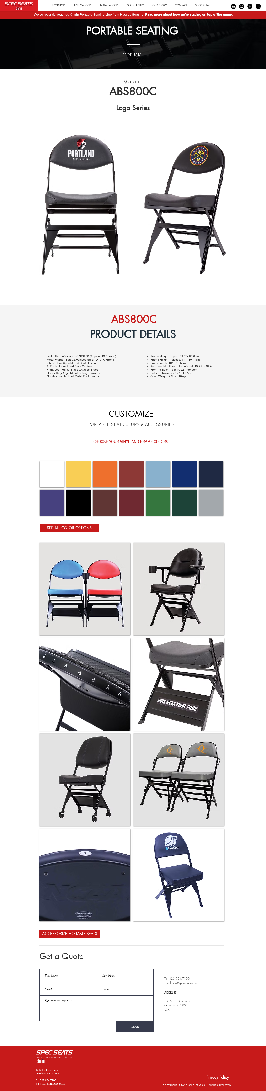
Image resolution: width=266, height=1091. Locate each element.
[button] (202, 5)
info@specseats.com (184, 983)
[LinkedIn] (233, 6)
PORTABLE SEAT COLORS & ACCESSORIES (131, 425)
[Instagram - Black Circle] (241, 6)
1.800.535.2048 (56, 1084)
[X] (258, 6)
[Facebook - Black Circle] (249, 6)
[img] (52, 474)
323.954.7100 (48, 1080)
